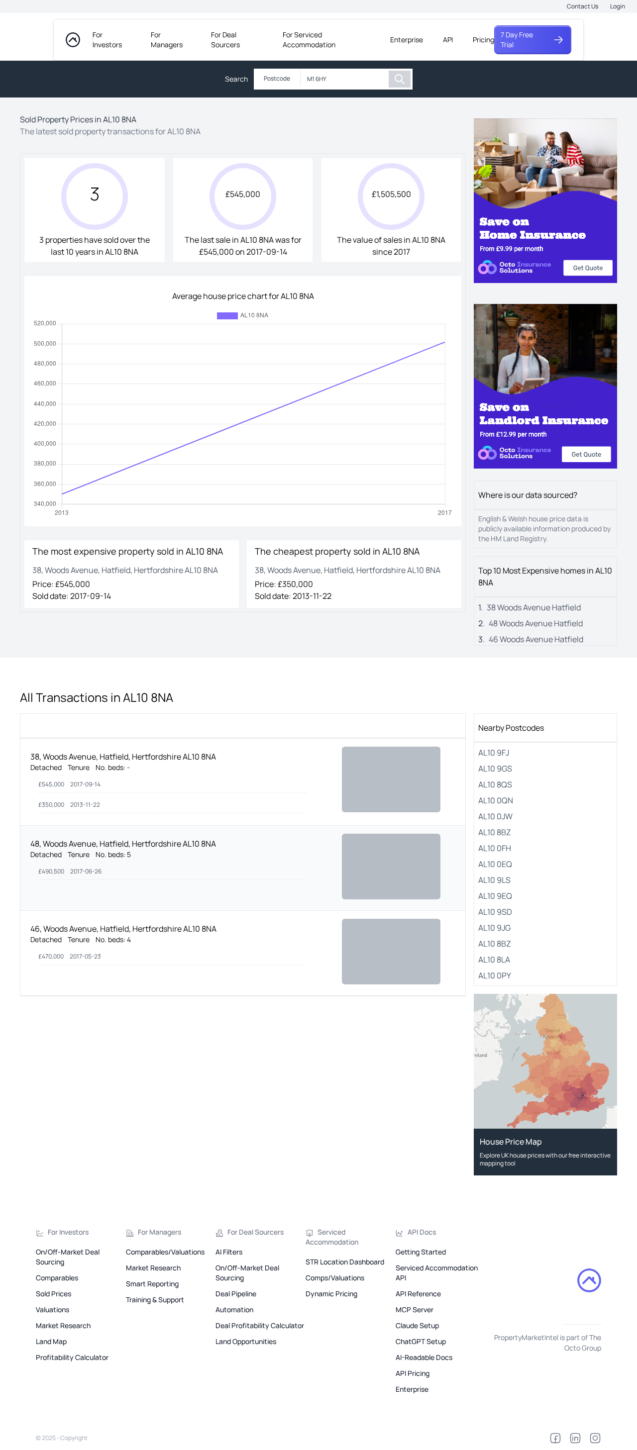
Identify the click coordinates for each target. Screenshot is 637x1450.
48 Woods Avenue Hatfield (536, 623)
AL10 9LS (494, 879)
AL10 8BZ (494, 832)
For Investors (107, 39)
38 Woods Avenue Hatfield (534, 607)
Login (617, 6)
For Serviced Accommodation (309, 39)
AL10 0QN (495, 800)
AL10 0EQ (495, 864)
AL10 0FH (494, 848)
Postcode (277, 78)
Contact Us (582, 6)
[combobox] (345, 79)
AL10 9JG (494, 927)
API (448, 39)
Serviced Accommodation (332, 1237)
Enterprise (406, 39)
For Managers (167, 39)
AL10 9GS (495, 768)
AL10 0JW (495, 816)
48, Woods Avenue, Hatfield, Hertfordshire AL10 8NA (123, 843)
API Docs (422, 1232)
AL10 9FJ (493, 752)
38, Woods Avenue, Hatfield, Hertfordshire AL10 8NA (123, 756)
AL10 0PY (494, 975)
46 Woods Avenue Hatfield (536, 639)
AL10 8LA (494, 959)
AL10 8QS (495, 784)
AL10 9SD (495, 911)
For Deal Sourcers (225, 39)
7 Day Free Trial (517, 39)
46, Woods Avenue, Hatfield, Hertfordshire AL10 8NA (123, 928)
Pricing (483, 39)
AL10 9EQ (495, 895)
